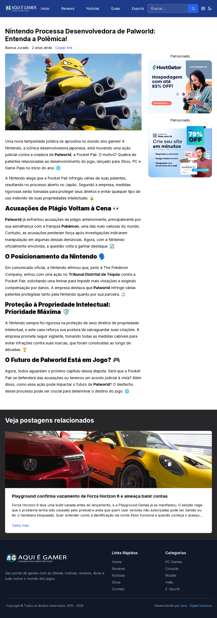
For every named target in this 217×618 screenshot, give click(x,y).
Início (45, 8)
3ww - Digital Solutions (196, 605)
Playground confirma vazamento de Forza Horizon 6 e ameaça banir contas (90, 496)
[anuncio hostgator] (180, 86)
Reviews (67, 8)
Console (171, 568)
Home (117, 562)
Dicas (116, 582)
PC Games (173, 562)
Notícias (92, 8)
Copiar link (63, 48)
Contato (118, 589)
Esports (138, 8)
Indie (169, 582)
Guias (115, 8)
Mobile (170, 575)
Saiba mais (20, 525)
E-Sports (172, 589)
